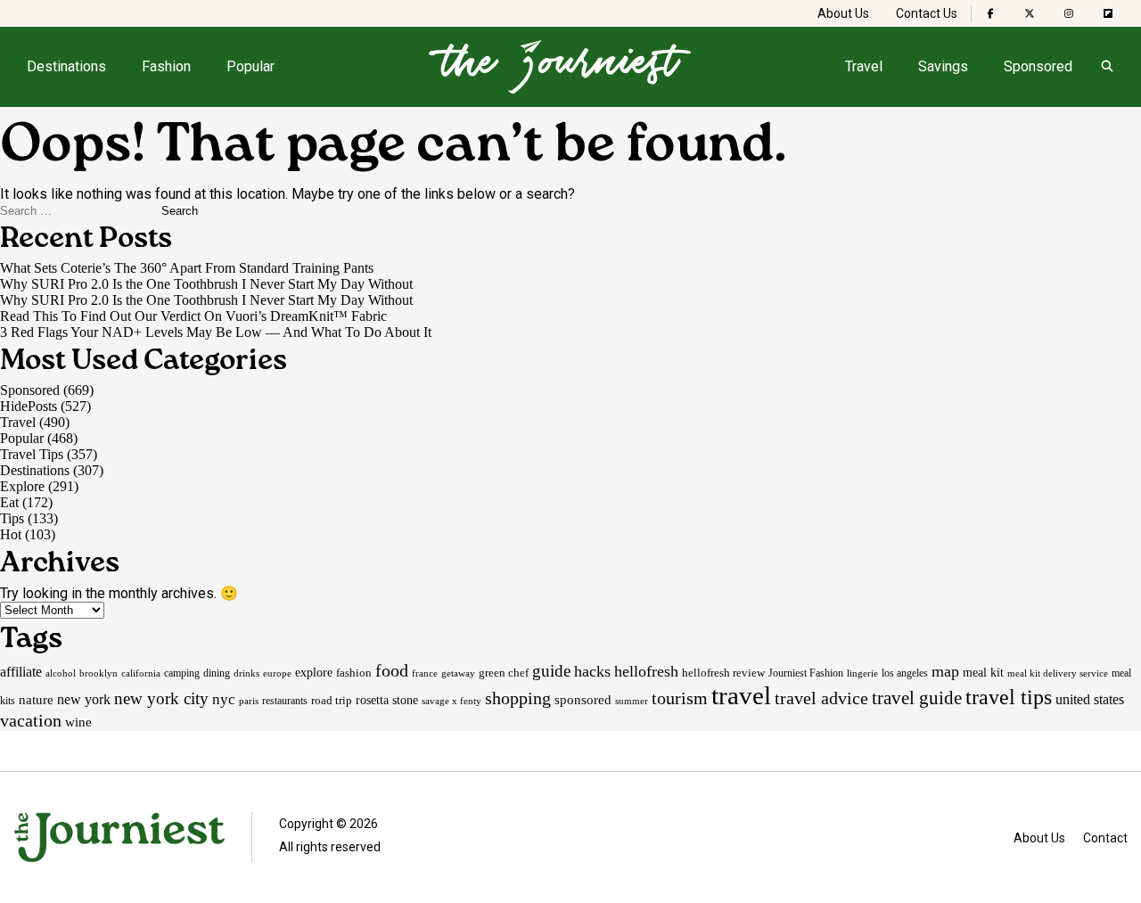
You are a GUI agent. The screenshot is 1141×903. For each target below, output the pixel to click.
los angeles (905, 673)
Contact (1105, 838)
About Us (843, 13)
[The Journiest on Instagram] (1068, 13)
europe (277, 673)
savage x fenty (451, 700)
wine (78, 722)
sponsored (583, 699)
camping (182, 673)
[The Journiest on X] (1029, 13)
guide (551, 670)
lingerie (862, 673)
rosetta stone (387, 700)
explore (313, 672)
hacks (592, 671)
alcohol (60, 673)
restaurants (285, 700)
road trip (331, 700)
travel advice (821, 698)
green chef (504, 672)
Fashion (166, 66)
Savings (943, 66)
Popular (250, 66)
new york (84, 699)
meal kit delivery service (1057, 673)
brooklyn (98, 673)
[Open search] (1107, 66)
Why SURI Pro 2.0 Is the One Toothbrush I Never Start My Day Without (206, 283)
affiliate (21, 671)
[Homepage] (560, 67)
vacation (31, 720)
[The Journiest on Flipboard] (1108, 13)
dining (216, 673)
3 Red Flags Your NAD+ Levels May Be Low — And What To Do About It (215, 332)
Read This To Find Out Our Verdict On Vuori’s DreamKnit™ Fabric (193, 316)
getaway (458, 673)
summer (631, 700)
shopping (518, 698)
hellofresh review (723, 672)
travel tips (1008, 697)
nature (36, 700)
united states (1089, 699)
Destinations (66, 66)
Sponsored (1038, 66)
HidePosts (28, 406)
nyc (223, 699)
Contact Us (926, 13)
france (425, 673)
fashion (354, 672)
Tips (12, 518)
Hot (10, 534)
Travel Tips (31, 454)
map (945, 671)
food (391, 670)
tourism (680, 698)
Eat (9, 502)
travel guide (917, 698)
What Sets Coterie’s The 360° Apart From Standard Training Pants (186, 267)
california (140, 673)
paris (249, 701)
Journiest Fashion (805, 673)
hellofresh (646, 671)
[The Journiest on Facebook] (990, 13)
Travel (863, 66)
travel (741, 695)
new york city (161, 698)
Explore (22, 486)
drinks (246, 673)
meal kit (983, 672)
